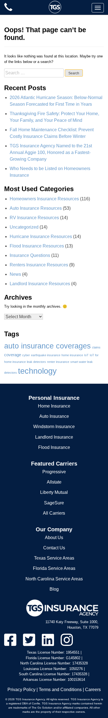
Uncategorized (24, 227)
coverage (12, 354)
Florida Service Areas (54, 568)
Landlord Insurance (54, 437)
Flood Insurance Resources (37, 246)
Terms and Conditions (60, 689)
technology (37, 370)
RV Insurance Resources (34, 217)
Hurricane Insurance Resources (41, 236)
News (15, 274)
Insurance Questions (30, 255)
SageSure (54, 502)
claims (96, 347)
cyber (26, 355)
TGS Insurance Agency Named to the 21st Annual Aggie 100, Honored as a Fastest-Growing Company (51, 152)
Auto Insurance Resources (36, 208)
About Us (54, 537)
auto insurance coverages (47, 346)
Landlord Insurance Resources (40, 283)
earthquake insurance (45, 355)
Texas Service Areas (54, 558)
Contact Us (54, 547)
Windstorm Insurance (54, 426)
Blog (54, 589)
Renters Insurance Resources (39, 264)
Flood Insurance (54, 447)
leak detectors (36, 361)
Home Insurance (54, 406)
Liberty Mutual (54, 492)
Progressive (54, 471)
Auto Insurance (54, 416)
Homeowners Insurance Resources (44, 198)
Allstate (54, 482)
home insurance (72, 355)
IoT (86, 355)
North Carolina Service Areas (54, 579)
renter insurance (58, 361)
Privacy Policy (21, 689)
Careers (93, 689)
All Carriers (54, 513)
